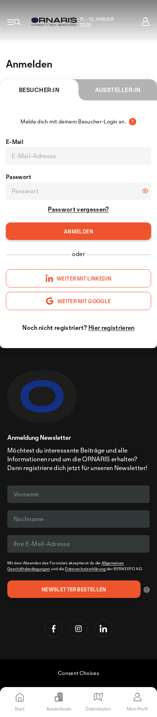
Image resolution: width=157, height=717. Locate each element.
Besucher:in (39, 90)
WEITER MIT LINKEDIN (84, 278)
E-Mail (14, 141)
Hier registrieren (111, 327)
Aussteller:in (118, 90)
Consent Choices (78, 673)
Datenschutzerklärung (85, 568)
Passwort (18, 176)
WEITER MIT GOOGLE (84, 301)
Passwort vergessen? (78, 209)
